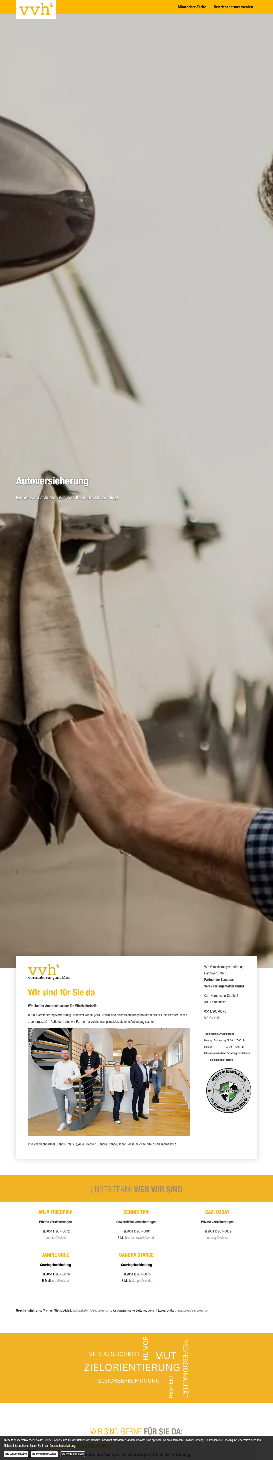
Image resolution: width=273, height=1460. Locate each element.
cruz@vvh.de (60, 1281)
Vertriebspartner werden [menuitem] (233, 8)
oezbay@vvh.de (217, 1238)
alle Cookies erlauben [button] (16, 1454)
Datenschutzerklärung (62, 1446)
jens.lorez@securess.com (193, 1311)
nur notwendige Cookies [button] (44, 1454)
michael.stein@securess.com (91, 1311)
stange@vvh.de (141, 1281)
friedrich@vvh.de (55, 1238)
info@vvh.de (212, 1018)
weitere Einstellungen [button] (73, 1454)
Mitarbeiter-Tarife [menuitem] (192, 8)
